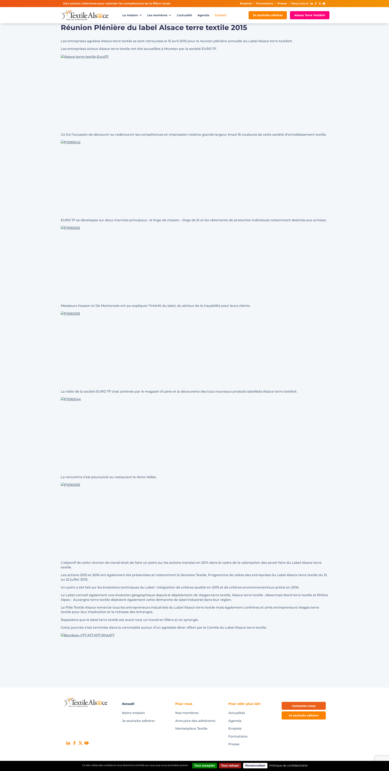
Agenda (203, 15)
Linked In (312, 3)
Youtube (324, 3)
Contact (221, 15)
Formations (264, 3)
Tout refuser (230, 765)
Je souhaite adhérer (268, 15)
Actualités (236, 713)
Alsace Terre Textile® (309, 15)
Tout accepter (204, 765)
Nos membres (187, 713)
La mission (130, 15)
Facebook (316, 3)
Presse (282, 3)
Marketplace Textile (191, 728)
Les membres (157, 15)
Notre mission (133, 713)
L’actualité (184, 15)
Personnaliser (255, 765)
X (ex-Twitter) (320, 3)
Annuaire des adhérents (195, 721)
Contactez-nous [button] (303, 706)
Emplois (246, 3)
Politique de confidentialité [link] (288, 765)
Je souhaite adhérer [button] (304, 715)
